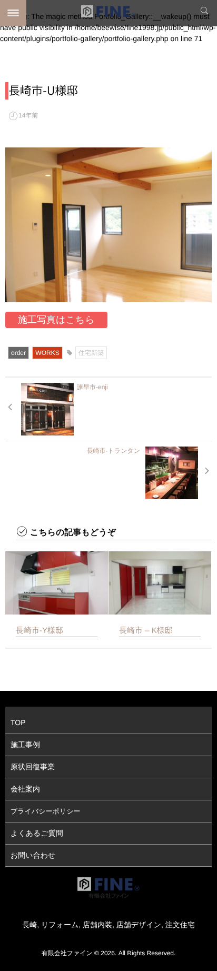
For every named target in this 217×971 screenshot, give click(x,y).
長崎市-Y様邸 (39, 630)
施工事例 (25, 744)
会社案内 (25, 789)
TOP (18, 722)
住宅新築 (91, 352)
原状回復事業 (33, 766)
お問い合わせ (33, 855)
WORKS (47, 352)
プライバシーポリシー (45, 811)
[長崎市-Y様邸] (56, 583)
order (18, 352)
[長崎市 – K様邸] (159, 583)
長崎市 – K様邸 (146, 630)
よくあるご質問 (37, 833)
